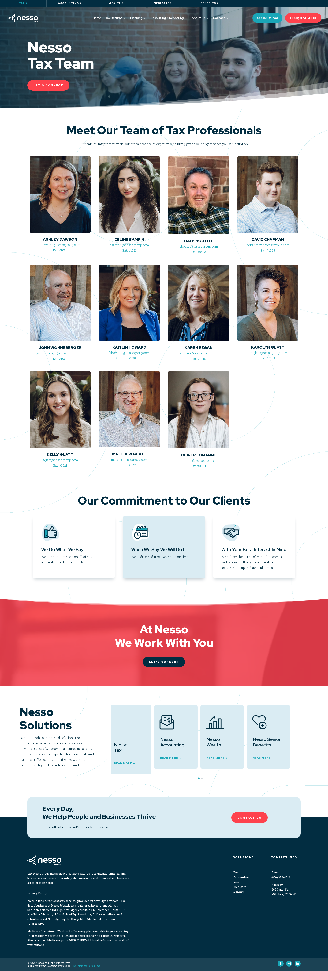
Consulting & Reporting (167, 18)
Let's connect (164, 662)
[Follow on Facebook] (281, 964)
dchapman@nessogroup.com (267, 245)
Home (97, 18)
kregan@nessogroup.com (198, 353)
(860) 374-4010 (303, 18)
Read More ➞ (127, 758)
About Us (198, 18)
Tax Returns (113, 18)
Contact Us (249, 817)
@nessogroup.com (205, 460)
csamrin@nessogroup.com (129, 245)
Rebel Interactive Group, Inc (85, 965)
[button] (198, 778)
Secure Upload (267, 18)
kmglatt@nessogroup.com (268, 353)
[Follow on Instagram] (289, 964)
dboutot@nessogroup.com (198, 246)
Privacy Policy (37, 893)
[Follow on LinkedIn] (298, 964)
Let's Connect (48, 85)
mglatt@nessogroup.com (129, 460)
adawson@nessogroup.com (60, 245)
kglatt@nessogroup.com (60, 460)
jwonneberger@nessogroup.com (60, 353)
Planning (136, 18)
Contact (219, 18)
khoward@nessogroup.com (129, 353)
